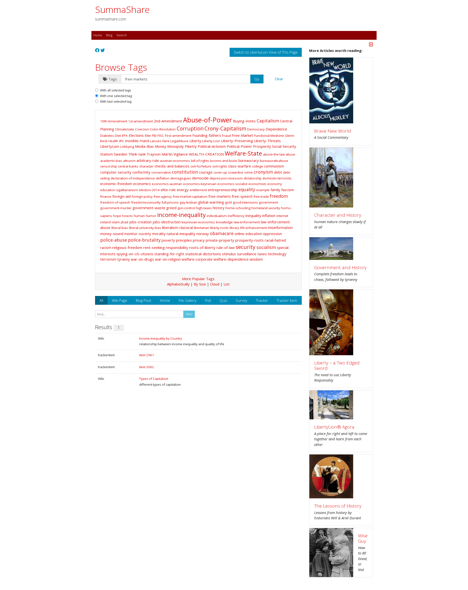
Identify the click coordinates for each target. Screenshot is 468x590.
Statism (106, 154)
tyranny (123, 259)
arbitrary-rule (147, 160)
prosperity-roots (249, 240)
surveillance (246, 253)
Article (165, 300)
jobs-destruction (167, 221)
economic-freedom (116, 183)
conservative (161, 172)
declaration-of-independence (133, 178)
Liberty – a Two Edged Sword (337, 365)
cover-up (220, 172)
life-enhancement (253, 228)
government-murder (116, 208)
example (263, 190)
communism (274, 166)
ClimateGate (124, 129)
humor (151, 216)
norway (202, 233)
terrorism (108, 259)
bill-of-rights (200, 160)
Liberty (195, 140)
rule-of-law (225, 247)
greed (171, 207)
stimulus (229, 253)
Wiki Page (119, 300)
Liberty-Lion (211, 141)
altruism (129, 160)
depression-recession (226, 178)
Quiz (223, 300)
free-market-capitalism (190, 196)
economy (274, 184)
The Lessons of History (337, 506)
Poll (208, 300)
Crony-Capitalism (225, 128)
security (245, 247)
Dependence (276, 129)
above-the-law (274, 154)
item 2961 (146, 355)
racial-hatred (275, 240)
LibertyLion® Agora (334, 427)
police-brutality (144, 240)
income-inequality (181, 215)
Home (97, 35)
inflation (268, 215)
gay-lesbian (188, 202)
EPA (125, 135)
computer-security (115, 172)
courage (206, 172)
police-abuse (113, 240)
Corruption (190, 128)
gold (228, 202)
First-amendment (178, 135)
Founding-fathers (206, 135)
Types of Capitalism (153, 378)
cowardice (235, 172)
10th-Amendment (113, 121)
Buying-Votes (244, 120)
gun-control (186, 208)
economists (257, 184)
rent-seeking (154, 247)
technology (277, 253)
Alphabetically (178, 284)
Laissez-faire (159, 141)
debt (278, 172)
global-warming (211, 202)
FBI (154, 135)
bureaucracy (248, 160)
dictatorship (253, 178)
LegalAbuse (179, 141)
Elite (148, 135)
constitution (185, 172)
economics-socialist (232, 184)
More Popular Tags (198, 278)
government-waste (149, 207)
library (234, 228)
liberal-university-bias (145, 228)
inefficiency (236, 216)
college (257, 166)
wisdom (256, 259)
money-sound (111, 233)
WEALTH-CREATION (206, 154)
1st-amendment (140, 121)
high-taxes (204, 208)
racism (105, 247)
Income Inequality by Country (160, 338)
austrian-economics (175, 160)
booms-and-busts (223, 160)
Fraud (226, 135)
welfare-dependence (231, 259)
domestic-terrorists (277, 178)
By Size (200, 284)
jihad (124, 222)
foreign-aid (121, 196)
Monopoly (175, 146)
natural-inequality (181, 233)
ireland (105, 222)
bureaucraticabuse (274, 160)
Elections (136, 135)
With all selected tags (115, 90)
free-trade (261, 196)
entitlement (198, 190)
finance (105, 196)
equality (246, 189)
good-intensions (245, 202)
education (107, 190)
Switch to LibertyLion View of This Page (266, 52)
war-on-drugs (142, 259)
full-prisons (170, 202)
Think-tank (137, 154)
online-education (248, 233)
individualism (217, 216)
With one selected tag (116, 96)
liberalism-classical (177, 227)
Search (121, 35)
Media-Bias (144, 146)
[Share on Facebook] (97, 50)
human (139, 216)
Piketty (191, 146)
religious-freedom (127, 247)
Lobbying (127, 146)
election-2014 (149, 190)
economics (142, 183)
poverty (168, 240)
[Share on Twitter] (102, 50)
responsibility (177, 247)
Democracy (256, 129)
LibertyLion (109, 146)
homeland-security (266, 208)
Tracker (262, 300)
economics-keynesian (199, 184)
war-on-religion (168, 259)
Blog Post (143, 300)
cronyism (263, 172)
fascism (287, 189)
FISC (160, 135)
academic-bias (111, 160)
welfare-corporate (197, 259)
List (227, 284)
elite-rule (168, 189)
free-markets (219, 196)
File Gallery (187, 300)
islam (116, 222)
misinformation (280, 227)
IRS (121, 141)
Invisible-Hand (137, 140)
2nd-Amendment (168, 120)
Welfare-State (243, 153)
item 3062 (146, 367)
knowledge (224, 222)
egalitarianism (127, 190)
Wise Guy (363, 538)
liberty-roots (219, 228)
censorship (108, 166)
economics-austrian (167, 184)
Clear (279, 78)
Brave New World (332, 131)
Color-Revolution (163, 129)
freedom (279, 196)
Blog (109, 35)
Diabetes (107, 135)
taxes (262, 253)
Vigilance (181, 154)
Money (160, 146)
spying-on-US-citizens (135, 253)
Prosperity (262, 146)
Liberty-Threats (267, 140)
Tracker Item (287, 300)
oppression (272, 233)
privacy (199, 240)
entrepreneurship (222, 189)
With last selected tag (115, 101)
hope (117, 216)
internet (282, 216)
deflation (162, 178)
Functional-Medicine (269, 135)
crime (248, 172)
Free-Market (242, 135)
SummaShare (122, 9)
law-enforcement (247, 222)
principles (184, 240)
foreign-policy (142, 196)
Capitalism (268, 121)
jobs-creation (140, 221)
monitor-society (137, 233)
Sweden (120, 154)
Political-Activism (212, 146)
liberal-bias (119, 228)
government (268, 202)
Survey (241, 300)
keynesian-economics (198, 222)
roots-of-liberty (202, 247)
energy (183, 189)
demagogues (180, 178)
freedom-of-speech (115, 202)
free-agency (163, 196)
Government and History (340, 267)
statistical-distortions (203, 253)
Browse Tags (121, 67)
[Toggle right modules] (371, 45)
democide (200, 178)
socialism (266, 247)
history (218, 207)
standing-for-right (169, 253)
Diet (118, 135)
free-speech (242, 196)
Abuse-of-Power (207, 119)
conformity (141, 172)
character (146, 166)
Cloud (214, 284)
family (275, 189)
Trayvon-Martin (159, 154)
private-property (220, 240)
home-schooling (238, 208)
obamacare (222, 233)
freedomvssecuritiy (146, 202)
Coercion (142, 129)
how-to (127, 216)
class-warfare (239, 166)
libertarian (201, 228)
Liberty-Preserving (237, 140)
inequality (253, 215)
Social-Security (284, 146)
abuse (290, 154)
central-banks (128, 166)
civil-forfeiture (200, 166)
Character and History (337, 215)
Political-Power (239, 146)
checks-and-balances (172, 166)
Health (113, 141)
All (101, 300)
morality (159, 233)
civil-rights (219, 166)
